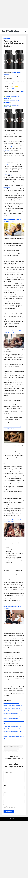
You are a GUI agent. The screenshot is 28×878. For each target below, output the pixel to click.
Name (5, 785)
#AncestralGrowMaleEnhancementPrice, (12, 726)
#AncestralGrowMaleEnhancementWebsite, (13, 731)
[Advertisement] (14, 14)
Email (5, 792)
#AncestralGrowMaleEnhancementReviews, (13, 705)
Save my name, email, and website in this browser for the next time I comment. (13, 807)
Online (13, 88)
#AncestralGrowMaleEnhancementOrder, (12, 723)
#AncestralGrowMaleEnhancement (11, 703)
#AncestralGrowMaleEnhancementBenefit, (13, 710)
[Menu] (25, 31)
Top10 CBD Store (10, 31)
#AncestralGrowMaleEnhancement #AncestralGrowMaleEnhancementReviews (11, 746)
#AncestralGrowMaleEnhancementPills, (12, 728)
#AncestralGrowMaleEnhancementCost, (12, 713)
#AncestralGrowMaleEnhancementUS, (12, 708)
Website (5, 799)
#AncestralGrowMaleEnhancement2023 (12, 718)
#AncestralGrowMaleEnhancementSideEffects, (14, 721)
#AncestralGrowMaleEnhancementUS (10, 751)
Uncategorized (6, 38)
